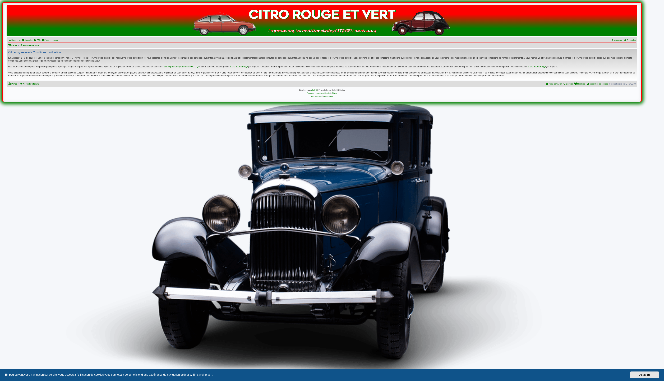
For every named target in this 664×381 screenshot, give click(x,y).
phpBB (314, 90)
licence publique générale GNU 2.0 (179, 67)
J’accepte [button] (644, 374)
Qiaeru (334, 93)
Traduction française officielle (318, 93)
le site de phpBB (237, 67)
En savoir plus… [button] (203, 374)
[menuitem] (27, 40)
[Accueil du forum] (322, 21)
